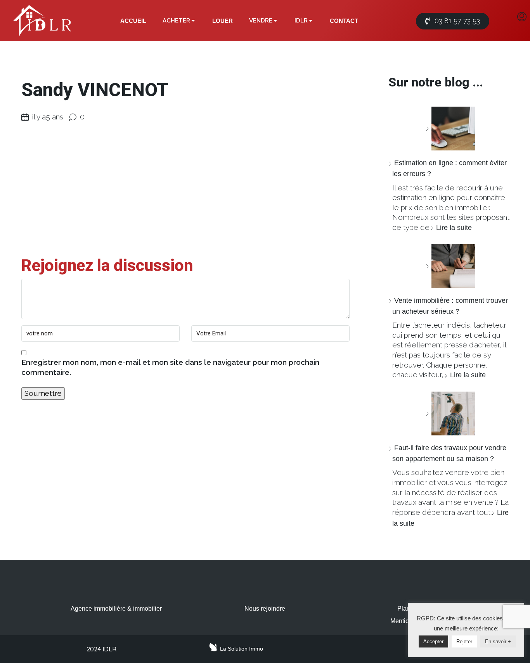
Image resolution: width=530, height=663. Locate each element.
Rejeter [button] (464, 641)
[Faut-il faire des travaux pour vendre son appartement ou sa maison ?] (450, 413)
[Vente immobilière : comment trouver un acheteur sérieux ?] (450, 266)
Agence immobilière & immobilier (116, 608)
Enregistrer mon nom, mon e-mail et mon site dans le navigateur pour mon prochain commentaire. (170, 367)
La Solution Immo (241, 649)
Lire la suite (454, 227)
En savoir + (498, 641)
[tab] (133, 21)
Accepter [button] (433, 641)
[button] (452, 21)
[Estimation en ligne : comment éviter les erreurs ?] (450, 128)
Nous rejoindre (264, 608)
